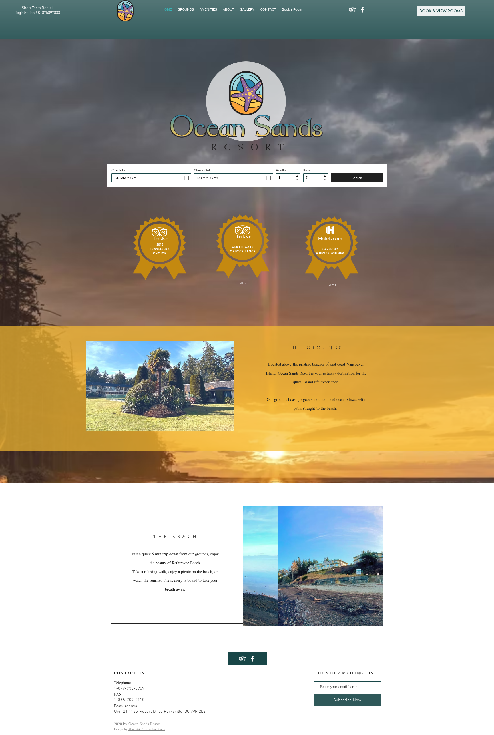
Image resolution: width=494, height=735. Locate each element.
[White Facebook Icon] (362, 9)
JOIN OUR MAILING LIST (347, 673)
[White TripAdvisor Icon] (352, 9)
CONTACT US (129, 673)
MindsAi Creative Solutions (146, 729)
